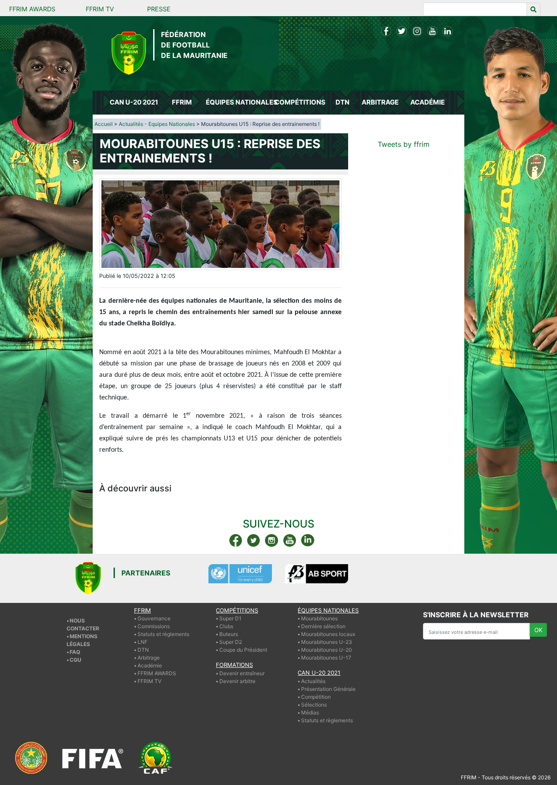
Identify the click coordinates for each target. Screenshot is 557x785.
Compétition (316, 697)
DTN (143, 649)
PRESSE (159, 9)
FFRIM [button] (182, 102)
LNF (143, 642)
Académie (150, 665)
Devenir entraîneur (242, 673)
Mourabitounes (319, 618)
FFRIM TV (100, 9)
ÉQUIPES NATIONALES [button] (238, 102)
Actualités (313, 681)
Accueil (103, 124)
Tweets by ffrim (403, 144)
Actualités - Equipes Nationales (157, 124)
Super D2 (230, 642)
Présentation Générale (328, 689)
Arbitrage (149, 657)
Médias (310, 712)
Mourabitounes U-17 (326, 657)
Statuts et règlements (163, 634)
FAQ (75, 652)
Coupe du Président (243, 649)
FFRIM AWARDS (32, 9)
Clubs (226, 626)
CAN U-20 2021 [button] (134, 102)
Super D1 (230, 618)
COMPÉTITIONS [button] (300, 102)
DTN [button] (342, 102)
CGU (75, 659)
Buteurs (228, 634)
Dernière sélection (323, 626)
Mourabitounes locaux (328, 634)
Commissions (154, 626)
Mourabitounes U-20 (326, 649)
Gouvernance (154, 618)
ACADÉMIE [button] (427, 102)
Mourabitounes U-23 (326, 642)
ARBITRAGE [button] (380, 102)
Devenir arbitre (237, 681)
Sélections (314, 704)
